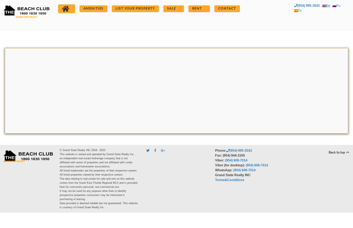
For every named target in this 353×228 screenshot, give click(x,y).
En (328, 5)
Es (300, 10)
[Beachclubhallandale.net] (26, 15)
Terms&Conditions (229, 180)
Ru (338, 5)
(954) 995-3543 (308, 5)
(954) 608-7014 (236, 160)
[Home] (66, 9)
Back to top (337, 152)
